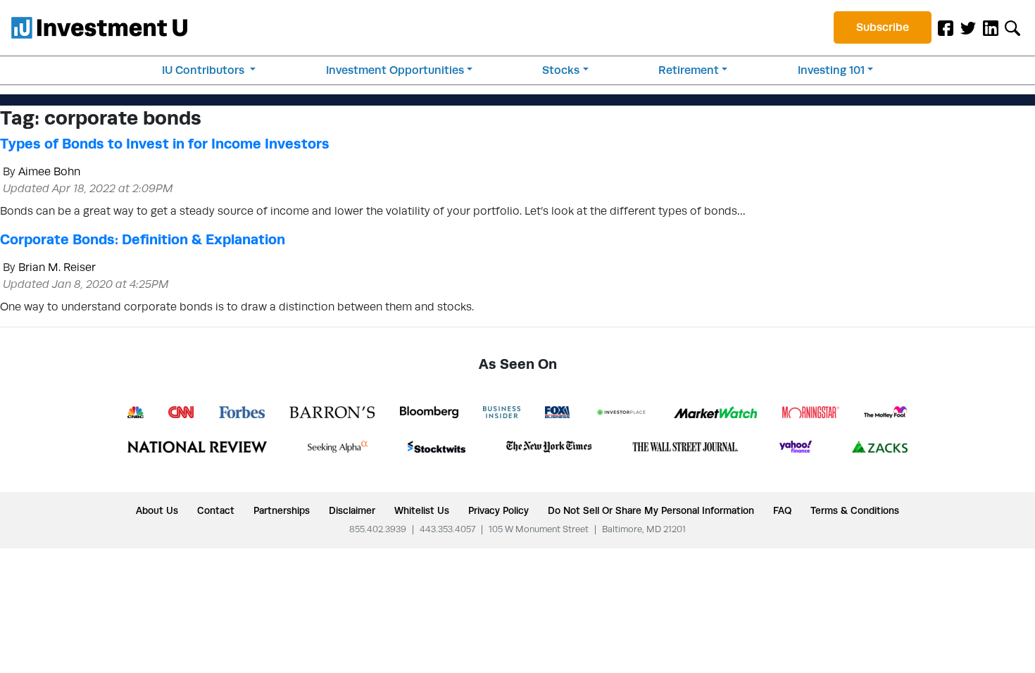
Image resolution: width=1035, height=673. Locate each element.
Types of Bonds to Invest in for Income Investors (165, 143)
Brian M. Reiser (57, 267)
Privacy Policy (498, 510)
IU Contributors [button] (204, 70)
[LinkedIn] (990, 27)
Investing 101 (831, 70)
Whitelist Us (421, 510)
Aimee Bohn (49, 171)
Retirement (688, 70)
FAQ (782, 510)
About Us (157, 510)
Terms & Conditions (854, 510)
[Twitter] (968, 27)
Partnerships (281, 510)
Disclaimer (352, 510)
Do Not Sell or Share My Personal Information (651, 510)
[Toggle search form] (1012, 27)
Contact (215, 510)
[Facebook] (945, 27)
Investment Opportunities (395, 70)
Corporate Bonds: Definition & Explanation (142, 239)
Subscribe (882, 27)
